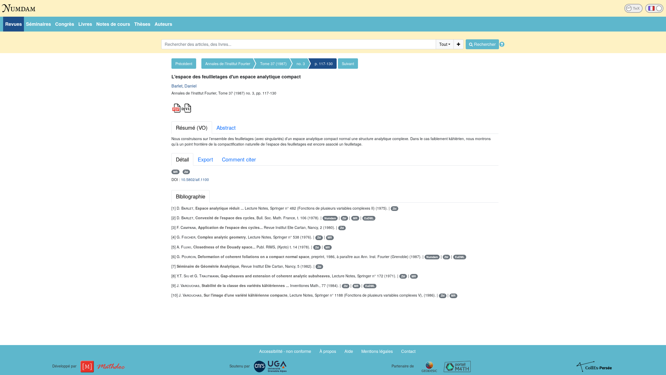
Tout (443, 44)
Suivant (348, 63)
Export (205, 159)
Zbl (186, 172)
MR (175, 172)
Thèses (142, 24)
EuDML (369, 218)
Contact (408, 351)
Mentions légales (377, 351)
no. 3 (301, 63)
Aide (348, 351)
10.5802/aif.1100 (195, 179)
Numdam (330, 218)
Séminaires (38, 24)
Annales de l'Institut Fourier (227, 63)
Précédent (183, 63)
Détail (182, 159)
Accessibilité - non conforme (285, 351)
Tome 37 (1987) (273, 63)
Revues (13, 24)
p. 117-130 (324, 63)
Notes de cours (113, 24)
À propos (327, 351)
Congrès (64, 24)
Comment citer (239, 159)
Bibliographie (190, 196)
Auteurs (163, 24)
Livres (85, 24)
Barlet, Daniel (184, 86)
